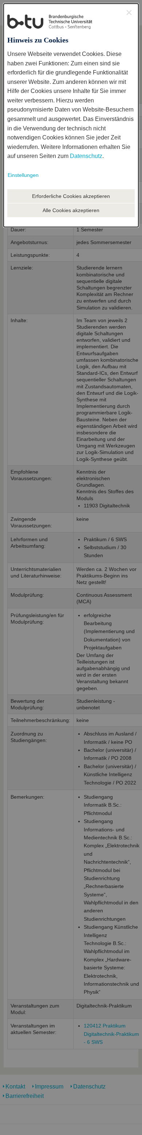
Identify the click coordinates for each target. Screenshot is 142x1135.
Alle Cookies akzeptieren (71, 210)
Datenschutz (86, 156)
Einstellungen (23, 175)
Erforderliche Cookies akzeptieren (71, 196)
